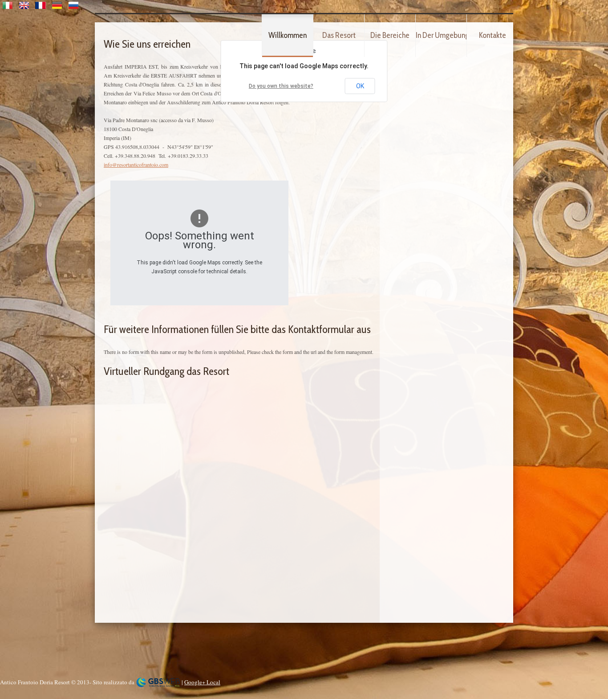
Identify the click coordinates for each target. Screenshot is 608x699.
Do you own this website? (281, 86)
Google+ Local (202, 682)
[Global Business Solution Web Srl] (158, 682)
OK (360, 86)
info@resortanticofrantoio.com (136, 164)
